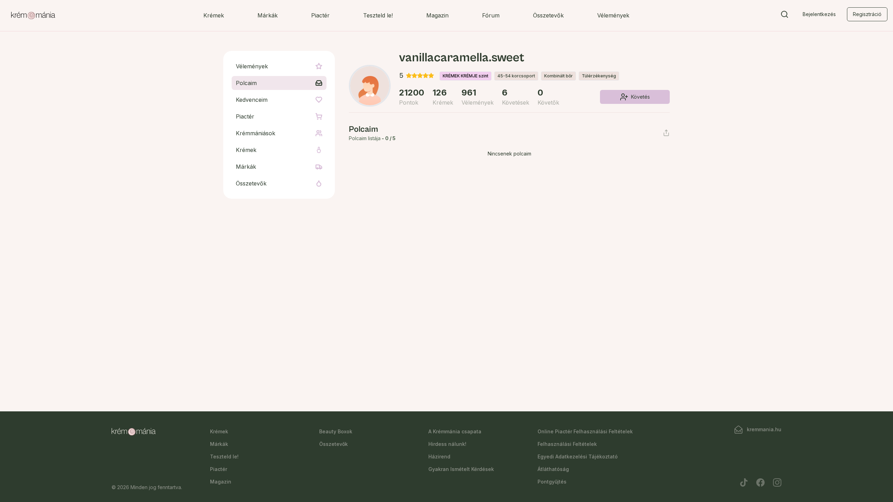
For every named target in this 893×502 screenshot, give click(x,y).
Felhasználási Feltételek (567, 444)
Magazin (437, 15)
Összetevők (548, 15)
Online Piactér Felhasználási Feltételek (585, 431)
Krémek (213, 15)
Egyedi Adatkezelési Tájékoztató (578, 456)
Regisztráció (867, 14)
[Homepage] (33, 16)
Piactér (320, 15)
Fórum (491, 15)
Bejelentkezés (819, 14)
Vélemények (613, 15)
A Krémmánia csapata (454, 431)
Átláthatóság (553, 469)
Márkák (267, 15)
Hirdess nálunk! (447, 444)
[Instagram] (777, 482)
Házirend (439, 456)
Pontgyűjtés (552, 482)
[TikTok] (744, 482)
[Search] (784, 15)
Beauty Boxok (335, 431)
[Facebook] (760, 482)
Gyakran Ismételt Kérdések (461, 469)
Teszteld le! (378, 15)
